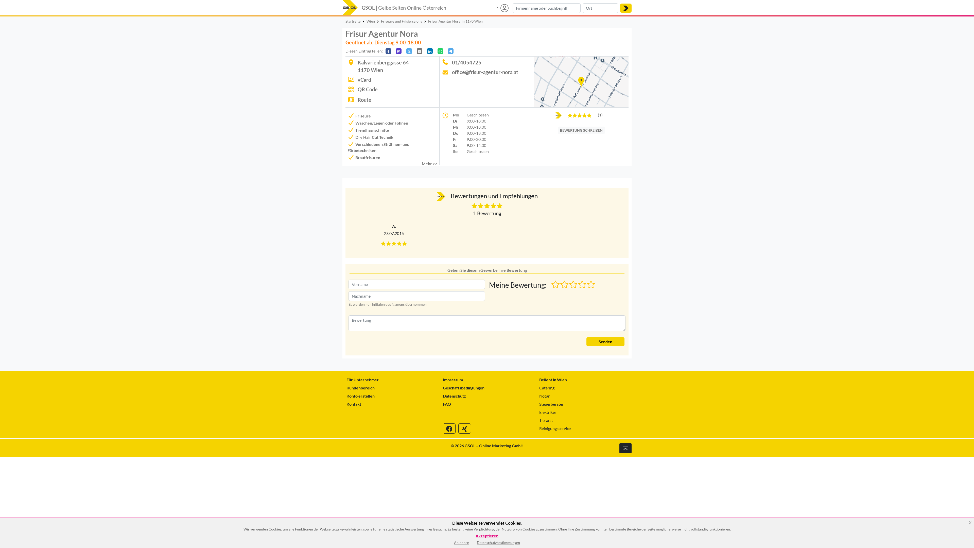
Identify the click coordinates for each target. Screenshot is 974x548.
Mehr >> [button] (429, 163)
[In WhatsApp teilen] (440, 51)
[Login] (502, 8)
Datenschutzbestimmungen (498, 542)
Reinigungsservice (555, 428)
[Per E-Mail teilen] (419, 51)
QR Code (368, 89)
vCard (364, 80)
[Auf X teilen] (409, 51)
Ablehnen (461, 542)
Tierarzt (546, 420)
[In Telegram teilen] (451, 51)
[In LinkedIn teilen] (430, 51)
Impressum (453, 379)
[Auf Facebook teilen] (388, 51)
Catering (546, 387)
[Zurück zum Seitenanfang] (625, 448)
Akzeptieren (487, 536)
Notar (544, 395)
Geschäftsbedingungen (463, 387)
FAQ (447, 404)
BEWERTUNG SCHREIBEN (581, 130)
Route (364, 100)
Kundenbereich (360, 387)
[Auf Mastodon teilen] (399, 51)
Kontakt (353, 404)
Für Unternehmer (362, 379)
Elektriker (547, 412)
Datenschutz (454, 395)
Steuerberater (551, 404)
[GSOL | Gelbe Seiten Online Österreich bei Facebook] (449, 428)
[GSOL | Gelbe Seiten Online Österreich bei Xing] (464, 428)
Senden (605, 341)
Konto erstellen (360, 395)
